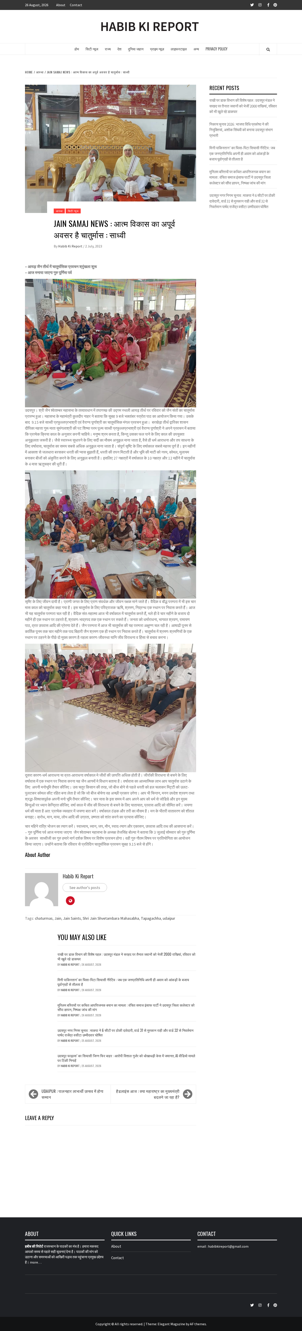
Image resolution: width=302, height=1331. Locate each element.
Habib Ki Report (70, 246)
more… (36, 1262)
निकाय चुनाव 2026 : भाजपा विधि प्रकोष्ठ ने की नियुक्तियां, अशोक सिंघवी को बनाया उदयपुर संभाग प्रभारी (241, 130)
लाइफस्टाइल (179, 49)
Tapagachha (151, 918)
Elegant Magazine (171, 1324)
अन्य (196, 49)
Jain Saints (72, 918)
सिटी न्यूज (92, 49)
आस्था (59, 211)
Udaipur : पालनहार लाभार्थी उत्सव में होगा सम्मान (72, 1094)
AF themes (198, 1324)
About (60, 5)
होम (77, 49)
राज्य (108, 49)
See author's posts (84, 887)
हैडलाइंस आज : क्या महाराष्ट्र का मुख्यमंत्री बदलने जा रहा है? (148, 1094)
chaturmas (44, 918)
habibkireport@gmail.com (228, 1246)
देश (119, 49)
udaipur (169, 918)
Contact (76, 5)
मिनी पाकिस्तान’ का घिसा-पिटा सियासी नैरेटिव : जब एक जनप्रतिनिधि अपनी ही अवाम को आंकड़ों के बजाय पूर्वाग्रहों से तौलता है (123, 982)
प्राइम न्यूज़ (157, 49)
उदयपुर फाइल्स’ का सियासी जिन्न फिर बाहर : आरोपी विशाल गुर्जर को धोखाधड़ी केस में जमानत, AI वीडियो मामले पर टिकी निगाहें (126, 1058)
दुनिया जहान (135, 49)
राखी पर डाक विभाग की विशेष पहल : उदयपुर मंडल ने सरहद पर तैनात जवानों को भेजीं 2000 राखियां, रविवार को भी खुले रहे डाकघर (126, 956)
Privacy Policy (216, 49)
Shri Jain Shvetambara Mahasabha (111, 918)
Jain (57, 918)
